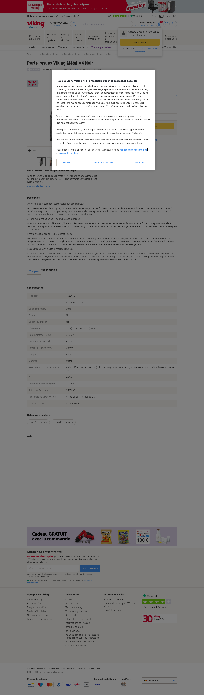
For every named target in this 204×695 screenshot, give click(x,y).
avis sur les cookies (68, 153)
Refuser (67, 162)
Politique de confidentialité (133, 149)
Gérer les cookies (103, 162)
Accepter (140, 162)
